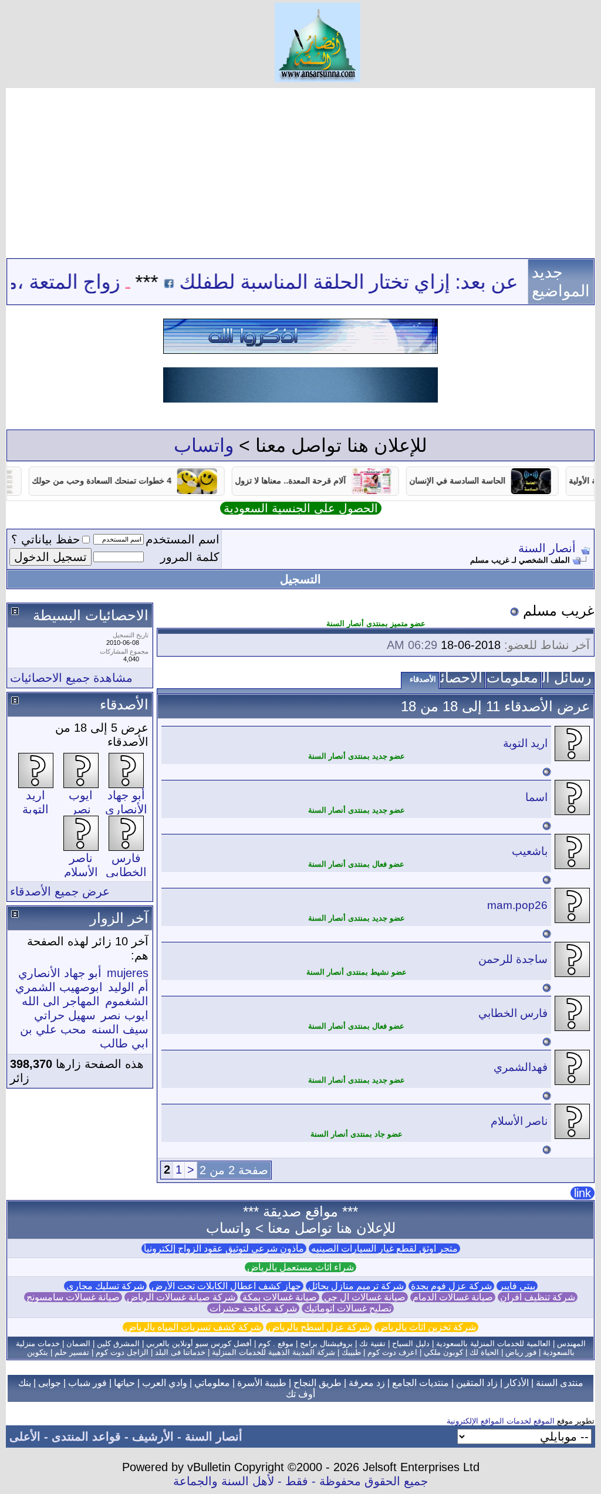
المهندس (571, 1343)
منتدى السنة (559, 1383)
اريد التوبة (525, 743)
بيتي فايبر (517, 1286)
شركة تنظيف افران (538, 1297)
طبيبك (351, 1352)
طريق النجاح (317, 1383)
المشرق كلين (118, 1343)
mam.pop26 (517, 905)
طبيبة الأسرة (261, 1383)
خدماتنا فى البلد (180, 1352)
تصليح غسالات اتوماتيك (348, 1308)
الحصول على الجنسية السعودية (300, 508)
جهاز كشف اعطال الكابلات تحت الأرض (226, 1286)
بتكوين (37, 1352)
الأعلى (24, 1436)
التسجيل (300, 579)
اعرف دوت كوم (392, 1352)
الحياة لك (484, 1352)
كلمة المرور (190, 556)
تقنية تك (372, 1343)
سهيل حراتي (65, 1015)
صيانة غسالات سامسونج (73, 1297)
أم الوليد (128, 987)
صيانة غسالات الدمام (452, 1297)
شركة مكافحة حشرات (253, 1308)
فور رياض (520, 1352)
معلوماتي (212, 1383)
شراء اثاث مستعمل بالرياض (300, 1267)
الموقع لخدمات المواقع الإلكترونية (501, 1421)
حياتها (124, 1383)
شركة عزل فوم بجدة (451, 1286)
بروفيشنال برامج (326, 1343)
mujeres (127, 972)
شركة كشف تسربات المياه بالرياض (193, 1327)
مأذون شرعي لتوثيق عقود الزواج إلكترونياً (223, 1248)
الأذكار (517, 1383)
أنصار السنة (547, 548)
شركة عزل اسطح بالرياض (319, 1327)
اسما (536, 797)
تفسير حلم (72, 1352)
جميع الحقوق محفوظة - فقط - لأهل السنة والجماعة (300, 1481)
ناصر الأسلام (519, 1121)
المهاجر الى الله (61, 1001)
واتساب (204, 445)
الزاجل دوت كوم (122, 1352)
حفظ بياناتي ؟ (45, 539)
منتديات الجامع (420, 1383)
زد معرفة (367, 1383)
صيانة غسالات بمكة (279, 1297)
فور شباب (87, 1383)
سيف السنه (120, 1029)
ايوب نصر (124, 1015)
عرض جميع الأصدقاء (60, 891)
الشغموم (126, 1001)
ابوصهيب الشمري (59, 987)
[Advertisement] (300, 170)
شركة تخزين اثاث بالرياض (426, 1327)
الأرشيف (153, 1436)
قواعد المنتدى (86, 1436)
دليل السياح (411, 1343)
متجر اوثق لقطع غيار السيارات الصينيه (384, 1248)
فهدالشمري (521, 1067)
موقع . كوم (275, 1343)
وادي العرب (164, 1383)
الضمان (78, 1343)
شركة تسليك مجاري (105, 1286)
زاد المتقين (477, 1383)
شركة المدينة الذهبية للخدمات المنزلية (273, 1352)
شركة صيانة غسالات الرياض (181, 1297)
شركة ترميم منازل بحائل (356, 1286)
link (582, 1193)
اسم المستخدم (183, 539)
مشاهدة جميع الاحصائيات (71, 677)
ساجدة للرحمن (513, 959)
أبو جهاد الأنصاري (60, 972)
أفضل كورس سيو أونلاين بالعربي (199, 1343)
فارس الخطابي (513, 1013)
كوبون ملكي (443, 1352)
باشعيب (530, 851)
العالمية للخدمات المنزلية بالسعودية (493, 1343)
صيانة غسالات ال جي (365, 1297)
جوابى (49, 1383)
